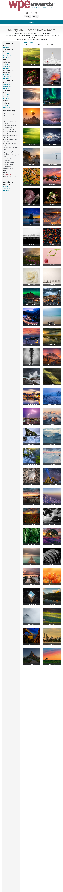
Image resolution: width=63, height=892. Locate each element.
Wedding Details (9, 159)
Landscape (7, 174)
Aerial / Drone (8, 165)
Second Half (7, 56)
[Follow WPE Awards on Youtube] (35, 13)
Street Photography (10, 168)
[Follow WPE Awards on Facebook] (27, 13)
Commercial (7, 166)
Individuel (7, 118)
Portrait (6, 116)
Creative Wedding (9, 129)
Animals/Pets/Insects (10, 176)
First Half (6, 47)
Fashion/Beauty (9, 114)
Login (27, 16)
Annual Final (7, 54)
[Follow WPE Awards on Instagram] (31, 13)
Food (5, 172)
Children (6, 124)
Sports (6, 170)
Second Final (7, 76)
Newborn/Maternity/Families (13, 122)
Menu (32, 22)
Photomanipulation (10, 126)
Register (35, 16)
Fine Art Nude (8, 127)
